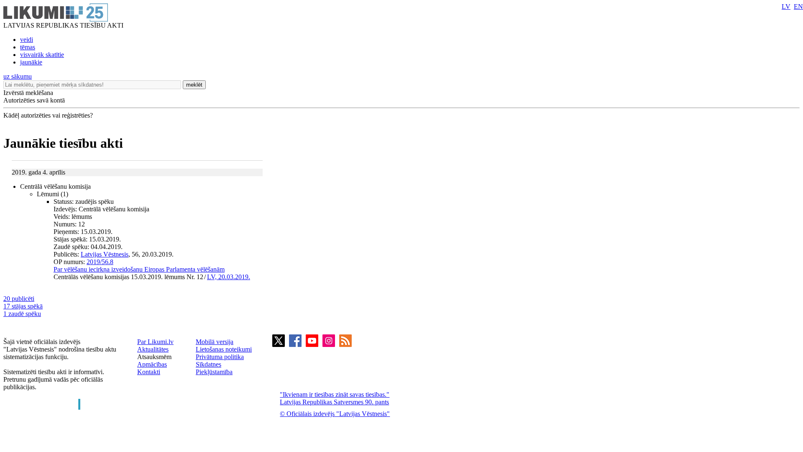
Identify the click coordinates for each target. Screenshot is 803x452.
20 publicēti (18, 298)
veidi (26, 39)
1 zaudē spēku (22, 313)
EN (798, 6)
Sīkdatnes (208, 364)
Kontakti (148, 371)
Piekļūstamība (214, 371)
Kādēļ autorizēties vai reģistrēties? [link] (48, 115)
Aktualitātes (153, 349)
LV (786, 6)
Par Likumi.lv (155, 341)
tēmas (27, 47)
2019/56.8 (100, 261)
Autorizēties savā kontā (34, 100)
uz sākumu (17, 76)
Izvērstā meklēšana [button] (28, 92)
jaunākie (31, 62)
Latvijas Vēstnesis (104, 254)
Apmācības (152, 364)
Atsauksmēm (154, 356)
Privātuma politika (220, 356)
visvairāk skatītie (42, 54)
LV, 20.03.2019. (228, 276)
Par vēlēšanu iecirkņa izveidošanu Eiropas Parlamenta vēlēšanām (139, 269)
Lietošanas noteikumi (224, 349)
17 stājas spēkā (23, 306)
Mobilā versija (214, 341)
